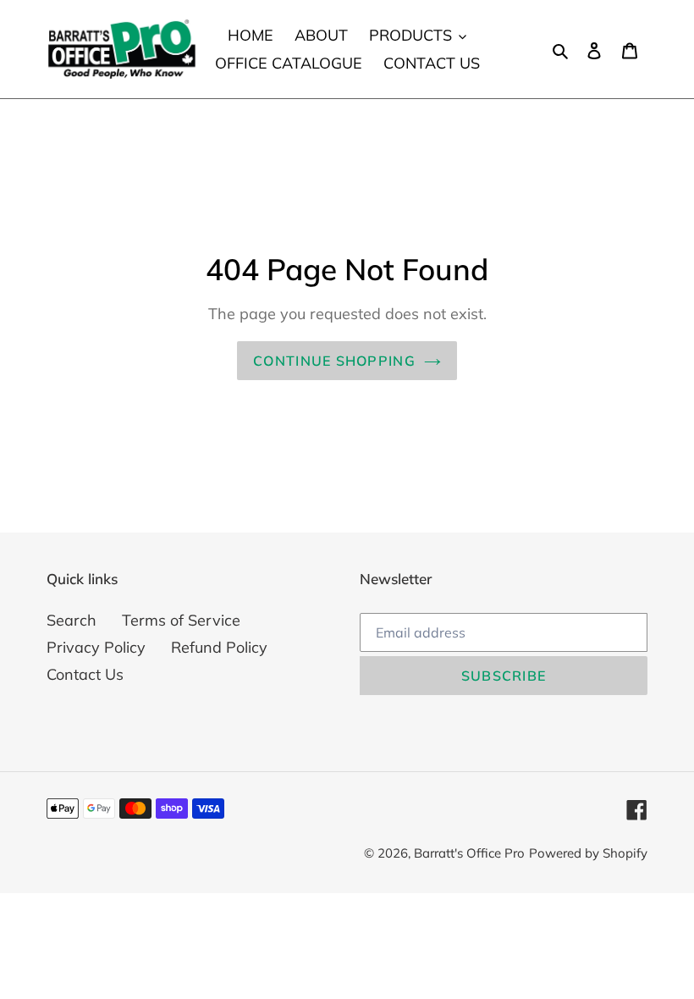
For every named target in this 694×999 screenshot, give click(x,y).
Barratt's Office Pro (469, 853)
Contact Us (85, 674)
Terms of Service (181, 620)
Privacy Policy (96, 647)
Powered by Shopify (588, 853)
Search (71, 620)
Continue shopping (334, 360)
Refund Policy (219, 647)
